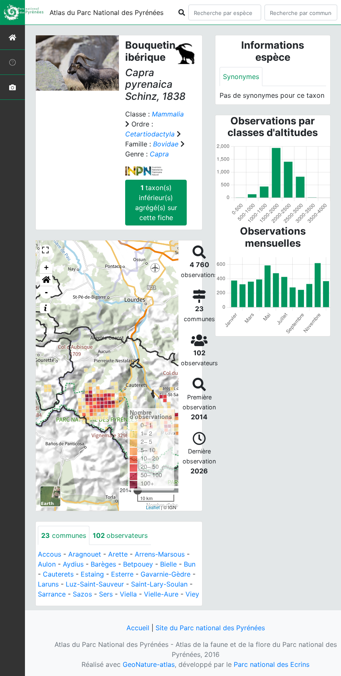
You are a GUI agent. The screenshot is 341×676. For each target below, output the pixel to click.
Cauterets (58, 574)
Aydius (73, 564)
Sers (106, 594)
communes (63, 535)
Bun (189, 564)
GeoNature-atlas (149, 664)
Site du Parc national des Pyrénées (210, 628)
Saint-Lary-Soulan (159, 584)
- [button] (46, 292)
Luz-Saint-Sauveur (95, 584)
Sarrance (52, 594)
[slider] (137, 490)
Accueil (137, 628)
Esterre (122, 574)
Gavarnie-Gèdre (165, 574)
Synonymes (241, 76)
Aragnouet (84, 554)
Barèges (103, 564)
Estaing (92, 574)
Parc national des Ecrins (271, 664)
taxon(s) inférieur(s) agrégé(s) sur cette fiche (156, 202)
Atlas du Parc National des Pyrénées (106, 12)
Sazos (82, 594)
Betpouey (138, 564)
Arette (118, 554)
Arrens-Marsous (160, 554)
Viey (192, 594)
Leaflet (153, 507)
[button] (46, 280)
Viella (128, 594)
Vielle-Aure (161, 594)
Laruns (48, 584)
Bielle (168, 564)
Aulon (47, 564)
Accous (49, 554)
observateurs (120, 535)
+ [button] (46, 267)
